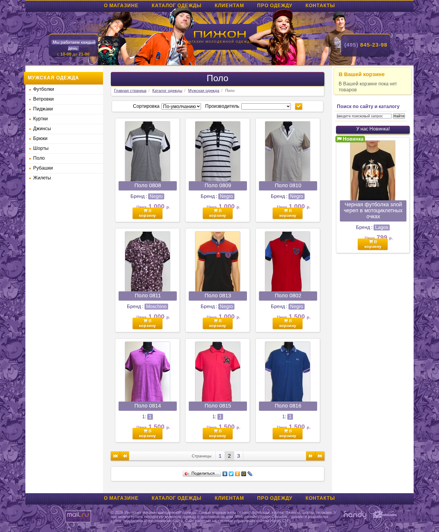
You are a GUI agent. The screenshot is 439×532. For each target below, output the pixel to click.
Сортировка (146, 106)
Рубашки (43, 167)
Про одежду (274, 5)
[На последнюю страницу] (319, 455)
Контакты (320, 5)
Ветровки (43, 99)
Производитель (222, 106)
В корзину (147, 213)
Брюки (40, 138)
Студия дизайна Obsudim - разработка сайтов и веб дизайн (385, 515)
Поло (39, 158)
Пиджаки (43, 108)
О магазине (121, 5)
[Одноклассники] (237, 474)
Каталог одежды (177, 5)
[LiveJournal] (250, 474)
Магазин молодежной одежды (219, 41)
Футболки (43, 89)
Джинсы (42, 128)
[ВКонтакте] (225, 474)
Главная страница (130, 90)
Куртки (40, 118)
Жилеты (42, 177)
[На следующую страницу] (310, 455)
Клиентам (229, 5)
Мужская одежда (203, 90)
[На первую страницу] (115, 455)
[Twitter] (231, 474)
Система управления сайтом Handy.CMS (355, 515)
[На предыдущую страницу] (124, 455)
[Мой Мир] (244, 474)
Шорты (41, 148)
